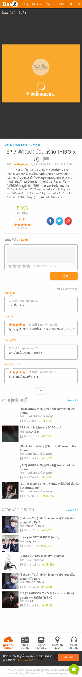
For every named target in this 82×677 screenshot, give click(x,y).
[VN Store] (74, 669)
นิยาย (36, 4)
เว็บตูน (49, 4)
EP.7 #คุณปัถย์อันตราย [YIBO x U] (40, 156)
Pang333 (10, 294)
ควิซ (61, 4)
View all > (72, 401)
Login (64, 277)
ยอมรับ (68, 657)
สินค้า (22, 12)
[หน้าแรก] (10, 4)
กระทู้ (25, 4)
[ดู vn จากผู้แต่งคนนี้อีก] (41, 392)
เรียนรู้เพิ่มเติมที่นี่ (26, 660)
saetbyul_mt (12, 318)
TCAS (70, 4)
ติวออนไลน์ (8, 12)
